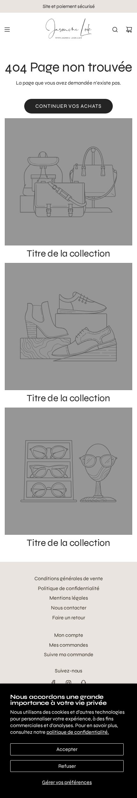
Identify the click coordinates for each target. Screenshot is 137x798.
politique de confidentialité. (78, 732)
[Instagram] (68, 683)
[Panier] (129, 30)
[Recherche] (115, 30)
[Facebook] (54, 683)
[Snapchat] (83, 683)
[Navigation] (7, 30)
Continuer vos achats (68, 106)
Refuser (67, 766)
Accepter (66, 749)
